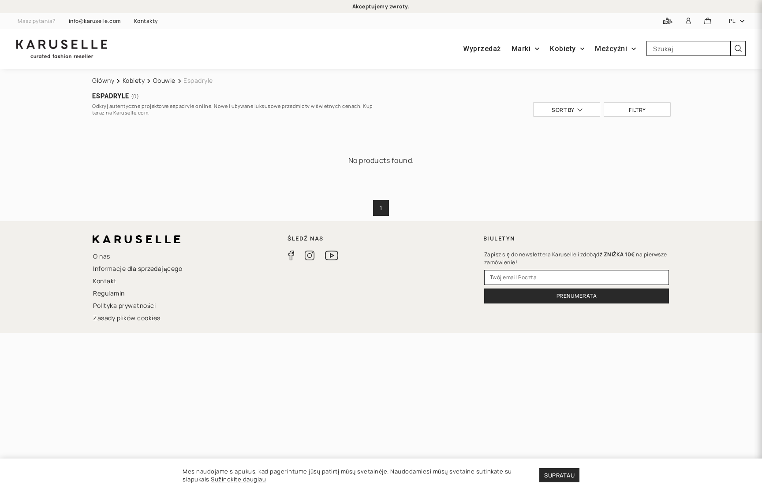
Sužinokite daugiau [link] (238, 479)
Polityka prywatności (124, 305)
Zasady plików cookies (127, 318)
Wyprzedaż (482, 48)
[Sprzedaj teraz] (668, 21)
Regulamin (109, 293)
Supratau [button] (559, 475)
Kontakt (105, 281)
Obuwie (164, 80)
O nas (101, 256)
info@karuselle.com (95, 21)
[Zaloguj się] (688, 21)
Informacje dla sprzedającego (137, 268)
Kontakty (146, 21)
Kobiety (134, 80)
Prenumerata (577, 296)
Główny (103, 80)
